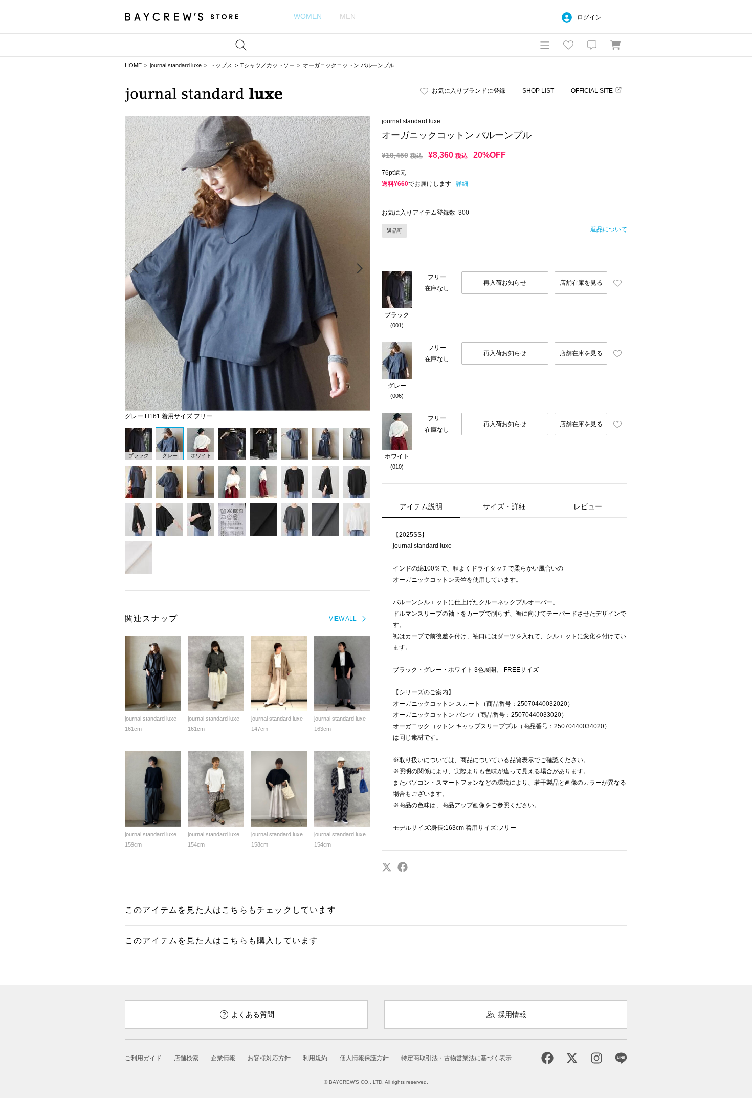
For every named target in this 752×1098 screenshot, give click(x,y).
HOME (133, 65)
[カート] (615, 45)
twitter (387, 867)
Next (359, 269)
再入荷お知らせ (504, 282)
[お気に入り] (568, 45)
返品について (608, 229)
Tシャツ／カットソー (267, 65)
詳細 (462, 183)
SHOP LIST (538, 90)
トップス (221, 65)
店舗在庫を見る (581, 282)
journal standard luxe (176, 65)
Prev (136, 269)
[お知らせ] (592, 45)
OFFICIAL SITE (592, 90)
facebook (402, 867)
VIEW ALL (343, 618)
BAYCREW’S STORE (189, 16)
